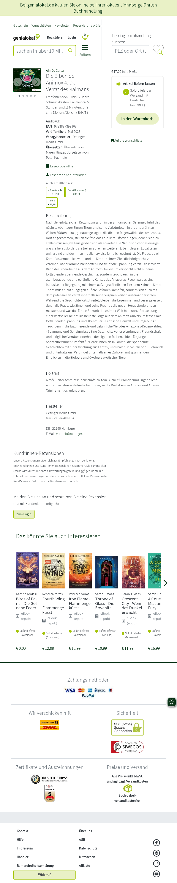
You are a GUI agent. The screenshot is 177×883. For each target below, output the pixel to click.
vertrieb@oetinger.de (71, 433)
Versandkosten (137, 781)
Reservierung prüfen (87, 25)
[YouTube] (157, 874)
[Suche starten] (70, 50)
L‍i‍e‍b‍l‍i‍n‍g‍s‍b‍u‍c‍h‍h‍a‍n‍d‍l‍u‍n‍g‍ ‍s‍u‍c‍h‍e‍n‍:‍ (131, 39)
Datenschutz (88, 848)
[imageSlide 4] (35, 95)
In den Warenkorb (137, 119)
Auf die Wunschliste (128, 140)
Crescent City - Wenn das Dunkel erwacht (132, 605)
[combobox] (39, 50)
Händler (22, 857)
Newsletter (62, 25)
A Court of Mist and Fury (157, 603)
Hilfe (20, 839)
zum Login (24, 514)
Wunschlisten (41, 25)
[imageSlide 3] (31, 95)
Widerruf (44, 874)
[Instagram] (157, 863)
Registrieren (55, 37)
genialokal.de (40, 5)
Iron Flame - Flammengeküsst (80, 603)
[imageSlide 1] (23, 95)
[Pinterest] (157, 853)
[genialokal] (26, 37)
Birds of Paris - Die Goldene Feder (27, 603)
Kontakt (22, 831)
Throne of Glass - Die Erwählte (104, 603)
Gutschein (20, 25)
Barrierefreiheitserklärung (35, 865)
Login (72, 37)
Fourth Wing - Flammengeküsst (53, 605)
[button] (85, 52)
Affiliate (84, 865)
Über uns (85, 831)
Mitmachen (87, 857)
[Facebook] (157, 843)
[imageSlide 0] (19, 95)
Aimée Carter (55, 70)
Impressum (25, 848)
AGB (82, 839)
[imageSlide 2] (27, 95)
